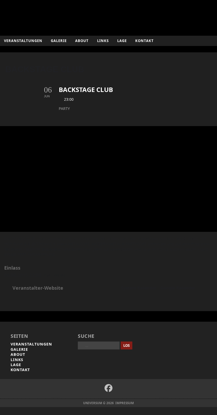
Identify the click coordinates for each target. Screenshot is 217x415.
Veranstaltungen (23, 40)
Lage (122, 40)
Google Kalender (177, 288)
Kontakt (144, 40)
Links (103, 40)
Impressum (124, 403)
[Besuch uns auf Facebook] (108, 388)
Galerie (59, 40)
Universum (108, 16)
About (82, 40)
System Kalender (138, 288)
